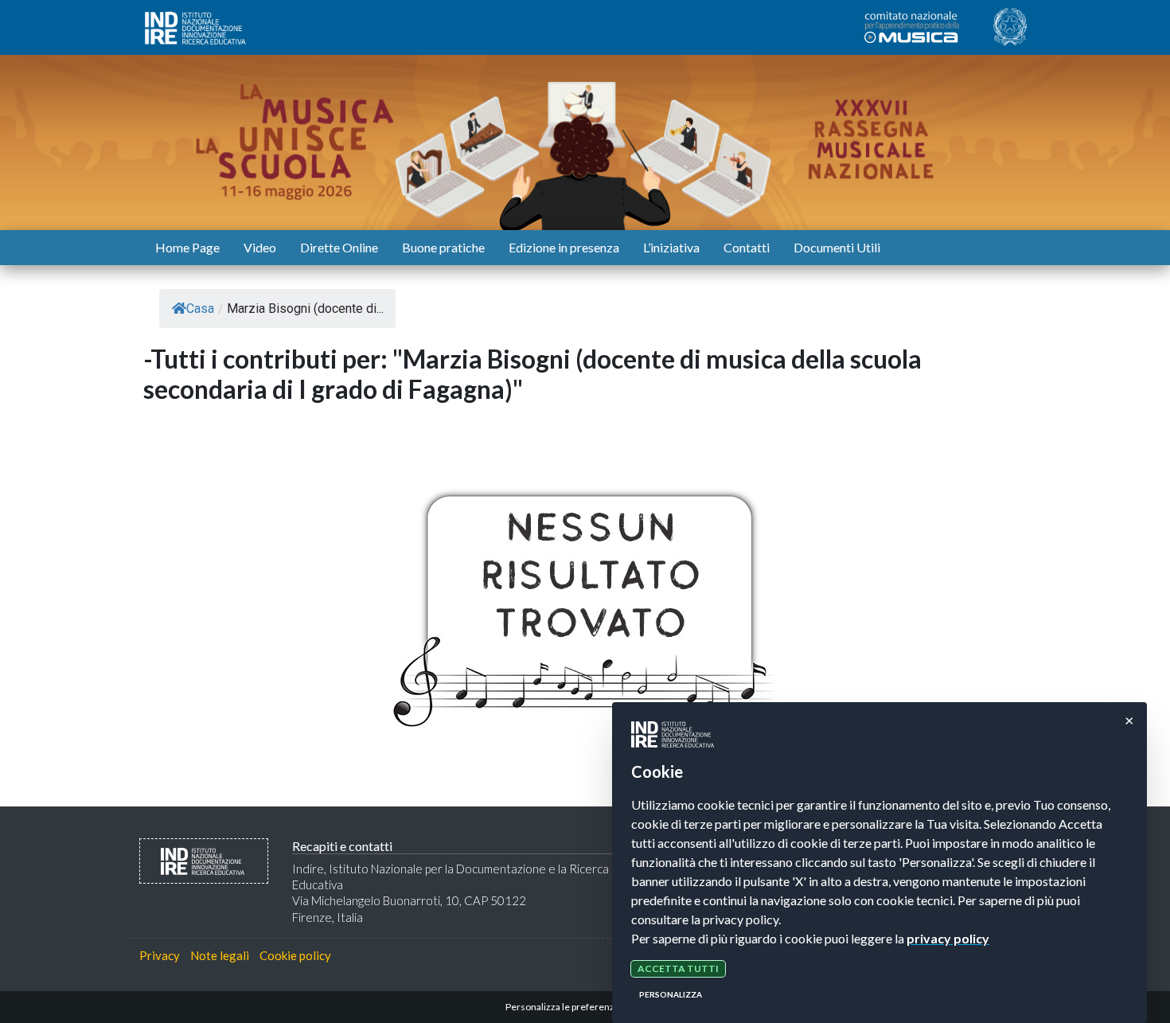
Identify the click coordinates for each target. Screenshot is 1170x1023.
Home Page (187, 247)
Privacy (159, 955)
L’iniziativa (671, 247)
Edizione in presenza (564, 247)
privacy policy (948, 938)
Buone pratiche (443, 247)
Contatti (746, 247)
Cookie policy (295, 955)
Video (260, 247)
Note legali (219, 955)
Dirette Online (339, 247)
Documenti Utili (837, 247)
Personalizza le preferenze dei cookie (585, 1007)
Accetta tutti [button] (678, 968)
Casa (200, 308)
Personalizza (670, 994)
